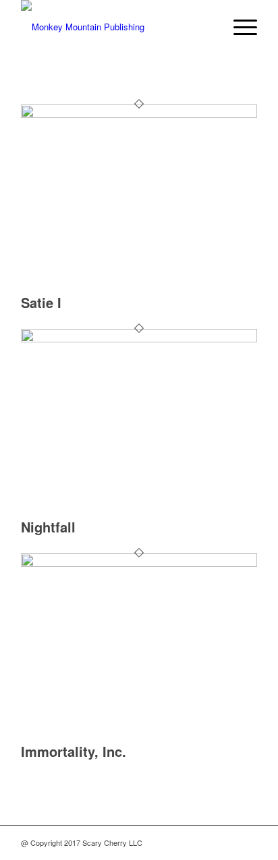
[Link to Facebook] (227, 842)
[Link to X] (206, 842)
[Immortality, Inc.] (139, 563)
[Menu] (238, 27)
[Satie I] (139, 114)
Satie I (41, 302)
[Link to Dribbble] (247, 842)
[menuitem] (238, 27)
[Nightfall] (139, 338)
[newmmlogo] (115, 27)
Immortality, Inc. (73, 751)
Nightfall (48, 526)
